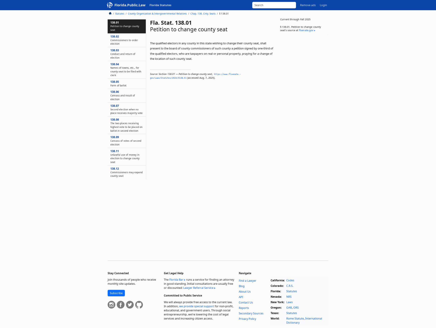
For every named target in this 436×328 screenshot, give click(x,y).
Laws (289, 302)
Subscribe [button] (116, 293)
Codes (290, 280)
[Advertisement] (302, 91)
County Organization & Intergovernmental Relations (157, 13)
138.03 (122, 53)
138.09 (125, 140)
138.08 (126, 125)
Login (323, 5)
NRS (289, 297)
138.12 (126, 172)
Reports (244, 308)
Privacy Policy (247, 319)
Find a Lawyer (247, 281)
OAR (289, 307)
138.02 (124, 40)
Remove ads (308, 5)
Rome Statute (295, 318)
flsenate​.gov (306, 30)
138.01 (124, 26)
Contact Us (246, 302)
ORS (296, 307)
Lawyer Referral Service (198, 288)
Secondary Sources (251, 313)
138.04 (125, 69)
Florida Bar (176, 280)
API (241, 297)
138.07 (126, 109)
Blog (242, 286)
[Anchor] (194, 58)
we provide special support (196, 306)
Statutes (119, 13)
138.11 (124, 156)
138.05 (118, 83)
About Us (245, 291)
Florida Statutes (160, 5)
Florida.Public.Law (129, 5)
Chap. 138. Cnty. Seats (203, 13)
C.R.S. (289, 286)
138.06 (122, 95)
